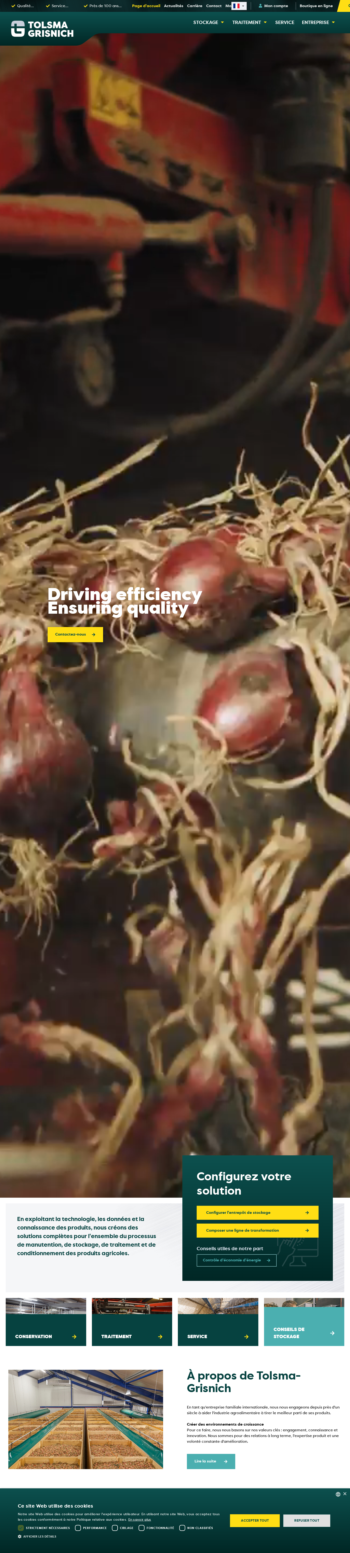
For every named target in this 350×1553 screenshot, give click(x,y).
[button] (120, 1536)
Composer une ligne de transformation (242, 1230)
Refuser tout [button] (306, 1521)
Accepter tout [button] (255, 1521)
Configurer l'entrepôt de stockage (238, 1213)
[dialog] (175, 1520)
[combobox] (338, 1494)
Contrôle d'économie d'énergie (232, 1260)
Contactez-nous (70, 634)
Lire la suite (34, 1329)
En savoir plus (139, 1520)
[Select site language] (239, 6)
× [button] (344, 1494)
